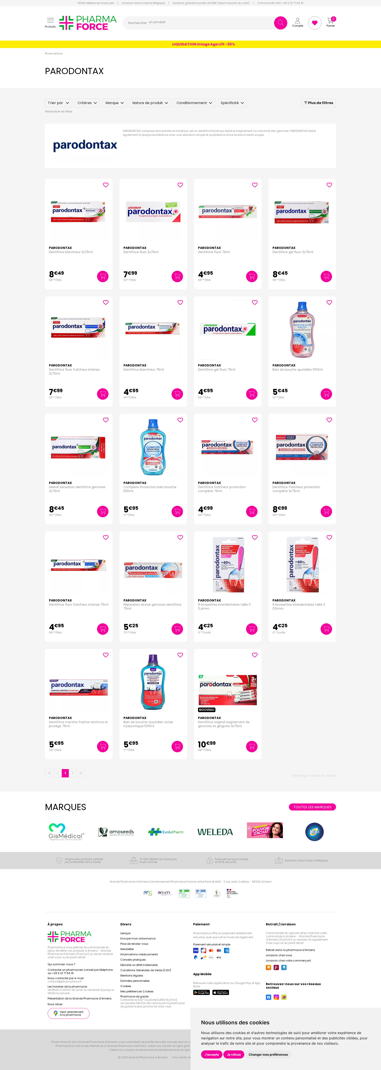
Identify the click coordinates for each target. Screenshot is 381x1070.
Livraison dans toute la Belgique (143, 3)
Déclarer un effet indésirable (139, 965)
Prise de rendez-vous (134, 943)
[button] (50, 23)
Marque (112, 102)
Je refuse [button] (234, 1054)
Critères (85, 102)
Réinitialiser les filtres (58, 111)
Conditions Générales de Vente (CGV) (145, 970)
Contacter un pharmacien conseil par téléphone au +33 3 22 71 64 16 (80, 971)
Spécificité (230, 102)
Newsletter (127, 949)
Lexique (125, 933)
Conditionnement (192, 102)
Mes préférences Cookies (136, 991)
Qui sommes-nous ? (61, 964)
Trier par (56, 102)
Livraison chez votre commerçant (288, 960)
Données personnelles (135, 980)
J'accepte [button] (212, 1054)
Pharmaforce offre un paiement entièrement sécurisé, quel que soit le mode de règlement (223, 935)
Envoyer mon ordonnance (137, 938)
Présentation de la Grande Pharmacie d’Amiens (80, 998)
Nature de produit (147, 102)
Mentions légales (131, 975)
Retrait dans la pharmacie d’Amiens (290, 950)
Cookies (125, 986)
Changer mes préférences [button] (268, 1054)
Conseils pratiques (133, 959)
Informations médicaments (139, 954)
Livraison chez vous (279, 955)
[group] (66, 831)
